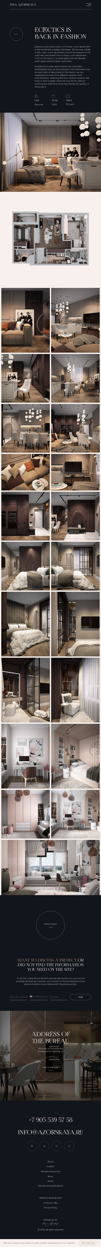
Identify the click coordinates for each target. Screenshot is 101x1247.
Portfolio (51, 1166)
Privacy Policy (50, 1207)
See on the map (51, 1067)
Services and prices (50, 1171)
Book (50, 1176)
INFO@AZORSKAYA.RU (50, 1132)
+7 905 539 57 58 (50, 1119)
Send (81, 997)
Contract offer (51, 1203)
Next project (50, 924)
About (50, 1161)
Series (51, 1181)
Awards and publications (50, 1185)
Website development (50, 1198)
